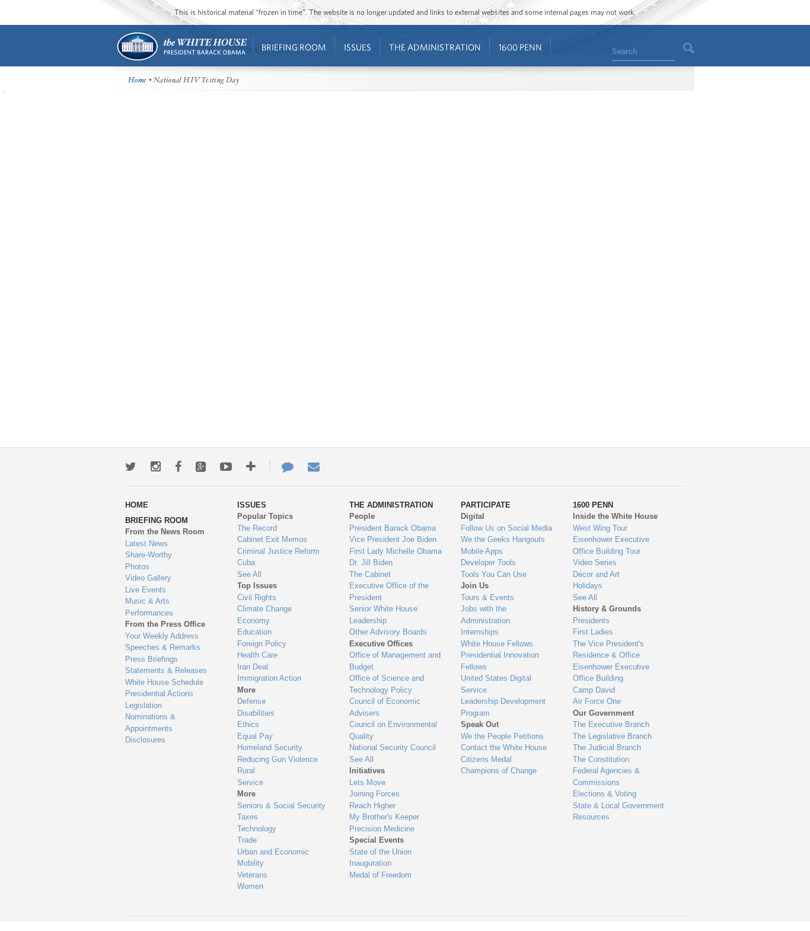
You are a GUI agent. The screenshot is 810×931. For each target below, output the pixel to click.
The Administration (435, 47)
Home (181, 46)
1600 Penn (520, 47)
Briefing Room (294, 47)
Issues (357, 47)
